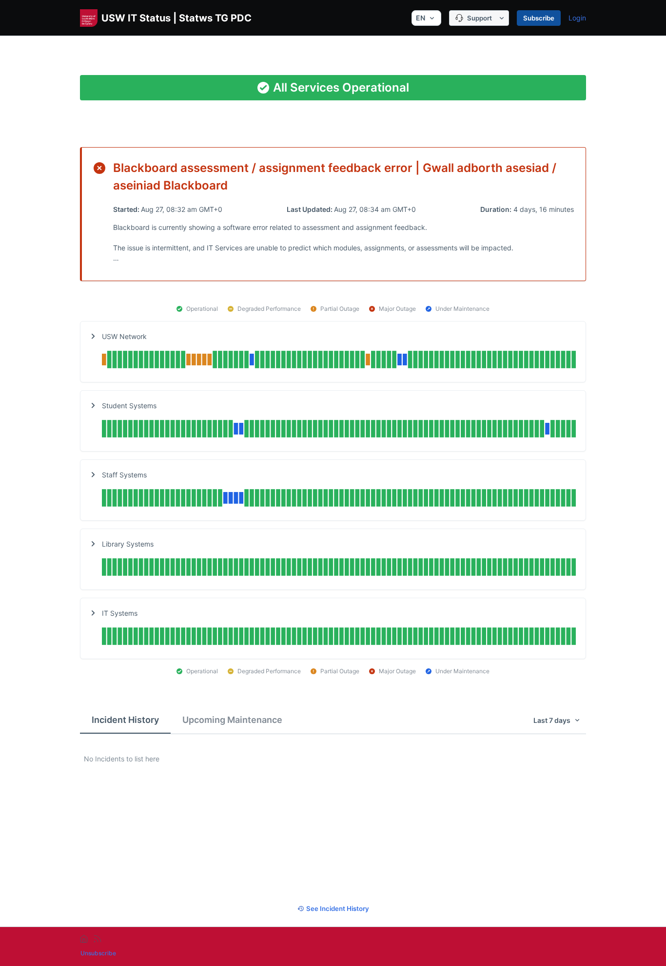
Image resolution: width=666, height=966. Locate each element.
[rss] (97, 939)
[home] (84, 939)
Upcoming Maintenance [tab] (232, 720)
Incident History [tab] (125, 720)
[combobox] (426, 18)
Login (577, 18)
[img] (339, 360)
